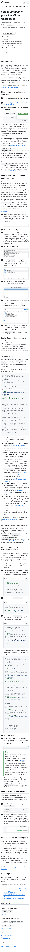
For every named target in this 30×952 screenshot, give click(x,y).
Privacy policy (4, 914)
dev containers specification (11, 519)
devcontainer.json (6, 356)
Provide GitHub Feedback (9, 935)
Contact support (6, 938)
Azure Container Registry (17, 447)
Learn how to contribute (6, 928)
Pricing (2, 946)
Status (22, 945)
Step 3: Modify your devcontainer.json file (10, 548)
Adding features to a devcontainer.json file (15, 889)
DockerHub (12, 445)
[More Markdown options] (14, 33)
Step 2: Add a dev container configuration (13, 177)
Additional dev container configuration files (13, 525)
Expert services (9, 946)
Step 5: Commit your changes (13, 838)
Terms (13, 945)
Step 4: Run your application (13, 792)
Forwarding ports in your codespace (13, 898)
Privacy (18, 945)
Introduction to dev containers (9, 87)
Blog (15, 946)
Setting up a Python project (22, 6)
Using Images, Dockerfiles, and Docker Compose (14, 541)
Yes (5, 911)
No (11, 911)
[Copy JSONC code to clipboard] (26, 602)
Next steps (5, 874)
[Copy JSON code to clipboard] (26, 579)
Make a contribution (8, 925)
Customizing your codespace (18, 145)
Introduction (6, 61)
